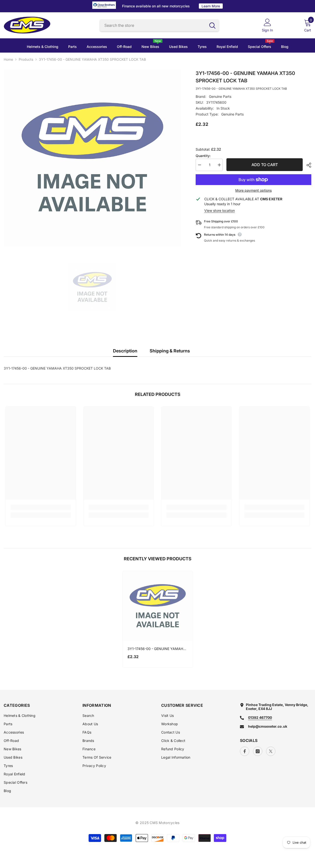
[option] (92, 158)
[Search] (159, 25)
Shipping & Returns (170, 350)
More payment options (253, 190)
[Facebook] (244, 751)
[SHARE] (307, 165)
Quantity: (203, 156)
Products (26, 59)
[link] (41, 507)
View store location (219, 210)
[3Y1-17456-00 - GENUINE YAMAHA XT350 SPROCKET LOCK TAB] (158, 606)
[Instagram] (257, 751)
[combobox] (153, 25)
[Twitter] (270, 751)
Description (125, 350)
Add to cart (265, 164)
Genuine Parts (220, 96)
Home (8, 59)
